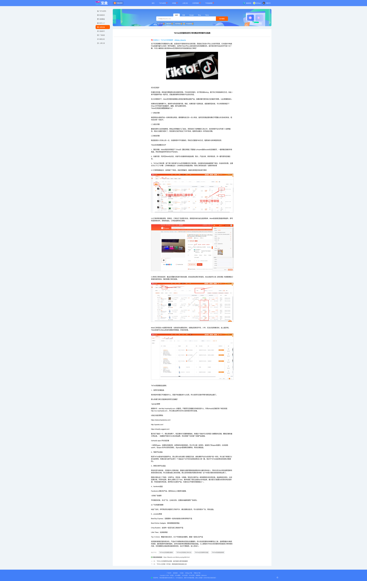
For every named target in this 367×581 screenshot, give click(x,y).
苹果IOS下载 (197, 573)
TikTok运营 (185, 575)
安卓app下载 (188, 573)
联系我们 (175, 573)
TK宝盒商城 (209, 3)
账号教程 (169, 23)
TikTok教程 (160, 23)
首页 (153, 3)
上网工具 (185, 3)
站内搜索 (222, 18)
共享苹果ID (195, 3)
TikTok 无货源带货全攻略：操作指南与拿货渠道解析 (172, 561)
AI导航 (174, 3)
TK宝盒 (181, 573)
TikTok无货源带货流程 (201, 552)
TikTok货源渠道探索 (218, 552)
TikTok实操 (191, 575)
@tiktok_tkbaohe (180, 40)
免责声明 (155, 578)
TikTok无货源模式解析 (166, 552)
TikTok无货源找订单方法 (184, 552)
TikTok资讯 (162, 3)
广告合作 (169, 573)
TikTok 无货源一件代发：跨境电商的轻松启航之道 (172, 564)
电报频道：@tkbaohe (201, 575)
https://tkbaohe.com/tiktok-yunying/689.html (176, 557)
